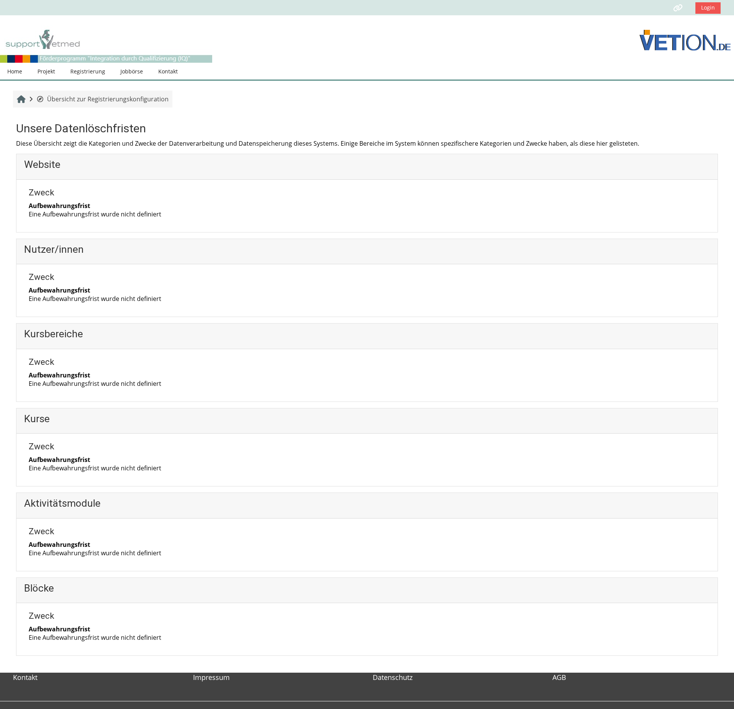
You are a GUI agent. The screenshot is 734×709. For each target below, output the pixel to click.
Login (708, 7)
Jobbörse (131, 71)
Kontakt (168, 71)
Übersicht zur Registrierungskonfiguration (108, 99)
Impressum (211, 677)
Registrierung (87, 71)
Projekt (46, 71)
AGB (559, 677)
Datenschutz (392, 677)
